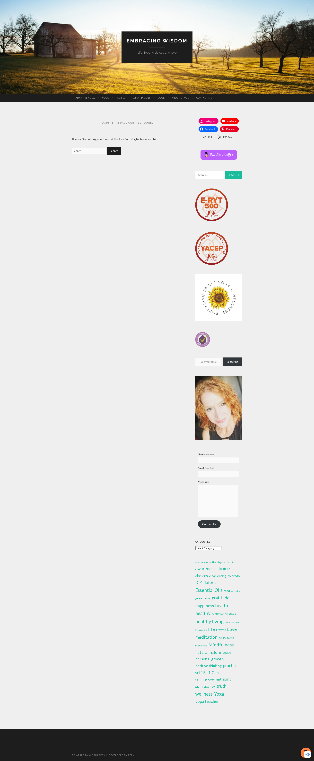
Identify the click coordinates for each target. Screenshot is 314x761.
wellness (204, 694)
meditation (206, 637)
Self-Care (211, 672)
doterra (210, 582)
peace (226, 652)
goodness (202, 598)
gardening (235, 591)
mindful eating (226, 637)
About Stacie (180, 98)
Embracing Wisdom (157, 41)
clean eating (217, 576)
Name (206, 454)
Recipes (120, 98)
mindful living (201, 645)
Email (206, 468)
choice (223, 568)
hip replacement (232, 622)
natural (201, 652)
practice (230, 665)
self (198, 672)
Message (203, 481)
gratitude (220, 597)
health (221, 605)
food (227, 591)
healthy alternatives (224, 614)
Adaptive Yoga (85, 98)
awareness (205, 568)
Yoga (105, 98)
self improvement (208, 679)
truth (222, 686)
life (211, 629)
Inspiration (201, 629)
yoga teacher (207, 701)
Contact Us (209, 524)
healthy (202, 613)
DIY (198, 582)
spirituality (205, 686)
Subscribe (232, 361)
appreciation (229, 562)
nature (215, 652)
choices (201, 575)
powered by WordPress (88, 755)
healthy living (209, 621)
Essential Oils (142, 98)
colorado (233, 576)
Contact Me (204, 98)
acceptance (200, 562)
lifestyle (221, 629)
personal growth (209, 658)
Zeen (131, 755)
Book (161, 98)
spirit (227, 679)
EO (220, 583)
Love (232, 629)
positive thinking (208, 665)
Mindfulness (221, 644)
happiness (204, 605)
